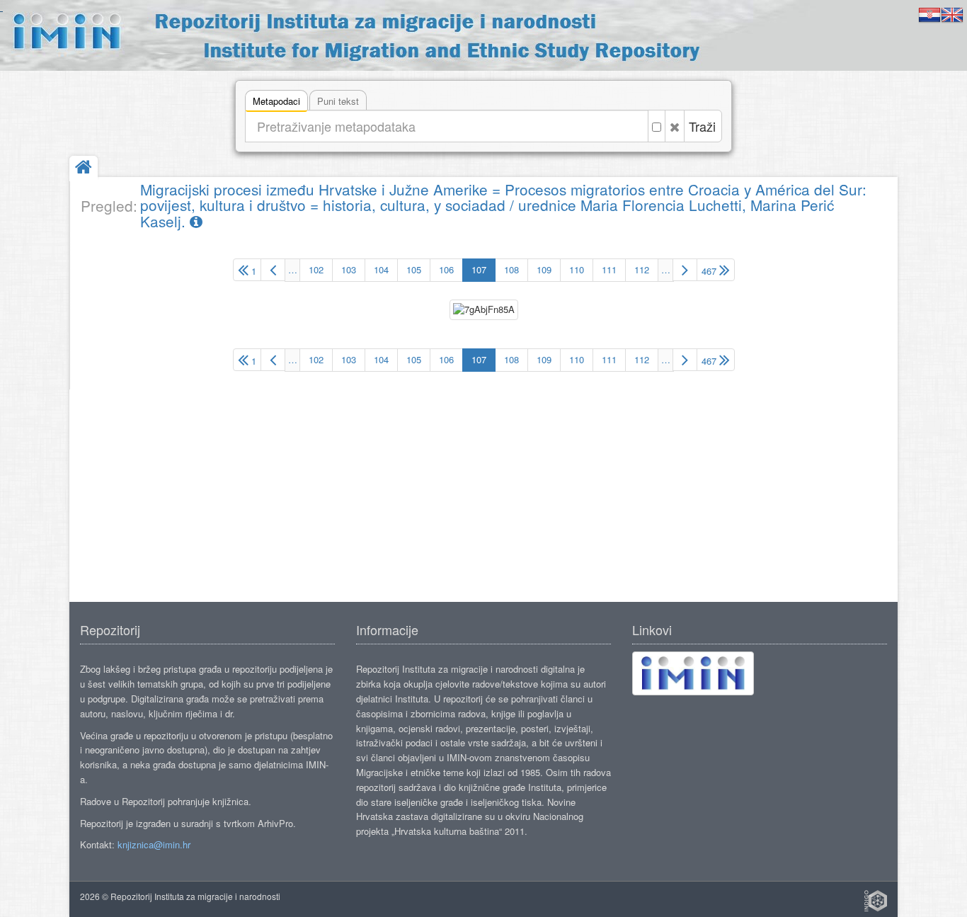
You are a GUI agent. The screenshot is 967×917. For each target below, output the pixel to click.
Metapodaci (276, 101)
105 (413, 269)
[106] (273, 269)
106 (446, 269)
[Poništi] (675, 126)
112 (641, 269)
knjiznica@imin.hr (154, 844)
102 (316, 269)
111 (609, 269)
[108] (685, 269)
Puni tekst (338, 101)
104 (381, 269)
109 (544, 269)
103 (348, 269)
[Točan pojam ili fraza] (656, 126)
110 (576, 269)
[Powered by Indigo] (875, 900)
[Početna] (83, 168)
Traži (702, 126)
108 (511, 269)
